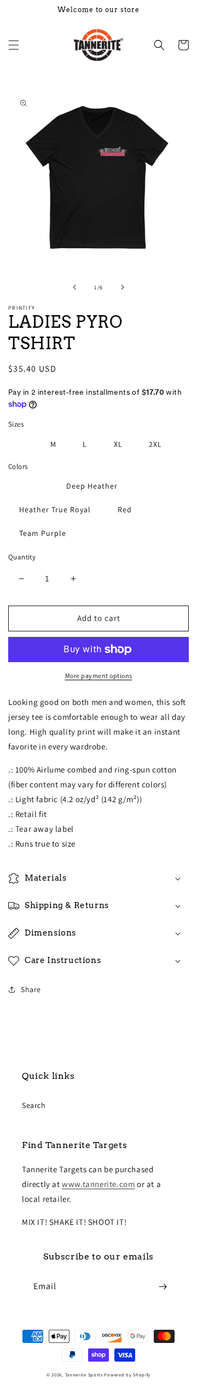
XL (118, 444)
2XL (155, 444)
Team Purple (42, 533)
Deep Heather (92, 486)
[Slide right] (123, 287)
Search (34, 1105)
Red (125, 509)
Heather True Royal (55, 509)
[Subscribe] (162, 1287)
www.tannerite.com (98, 1184)
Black (29, 486)
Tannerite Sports (84, 1374)
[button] (14, 45)
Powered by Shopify (127, 1374)
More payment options (98, 675)
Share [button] (31, 989)
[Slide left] (74, 287)
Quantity (22, 557)
